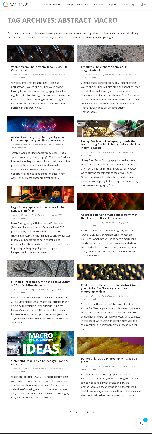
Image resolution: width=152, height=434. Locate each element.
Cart (136, 4)
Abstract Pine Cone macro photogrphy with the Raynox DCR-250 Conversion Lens (109, 216)
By (39, 74)
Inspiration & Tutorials (20, 74)
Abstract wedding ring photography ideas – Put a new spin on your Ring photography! (39, 138)
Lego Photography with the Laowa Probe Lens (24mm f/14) (37, 208)
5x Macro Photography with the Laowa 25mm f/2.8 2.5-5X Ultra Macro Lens (40, 283)
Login (146, 4)
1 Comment (86, 155)
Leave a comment (18, 77)
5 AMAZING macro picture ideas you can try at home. (39, 362)
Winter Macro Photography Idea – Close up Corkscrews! (39, 68)
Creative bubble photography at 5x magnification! (104, 68)
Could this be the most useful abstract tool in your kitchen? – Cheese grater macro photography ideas (110, 288)
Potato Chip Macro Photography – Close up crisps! (109, 360)
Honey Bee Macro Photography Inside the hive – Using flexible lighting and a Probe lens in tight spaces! (110, 144)
